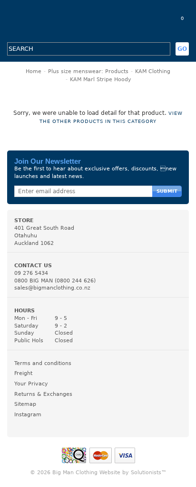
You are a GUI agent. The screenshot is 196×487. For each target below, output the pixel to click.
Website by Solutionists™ (133, 472)
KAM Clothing (152, 71)
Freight (23, 373)
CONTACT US (33, 265)
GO (182, 49)
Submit (167, 191)
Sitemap (25, 404)
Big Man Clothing (98, 21)
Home (33, 71)
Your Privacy (31, 384)
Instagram (27, 415)
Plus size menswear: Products (88, 71)
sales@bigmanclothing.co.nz (52, 288)
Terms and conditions (42, 363)
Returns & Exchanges (43, 394)
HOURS (24, 311)
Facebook (20, 424)
